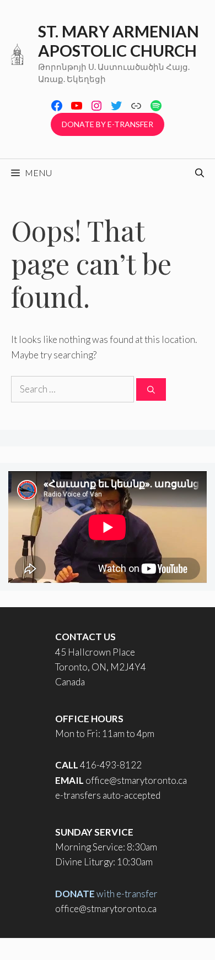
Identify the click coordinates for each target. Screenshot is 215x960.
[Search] (151, 389)
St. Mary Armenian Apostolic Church (118, 40)
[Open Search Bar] (199, 173)
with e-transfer (106, 893)
